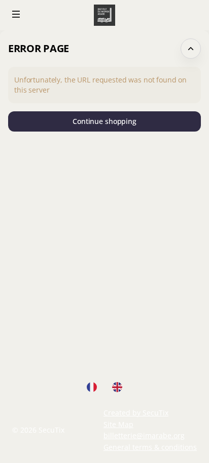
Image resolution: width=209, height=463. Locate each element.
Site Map (118, 424)
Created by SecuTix (135, 412)
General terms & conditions (150, 447)
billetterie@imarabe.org (144, 435)
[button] (16, 14)
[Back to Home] (104, 15)
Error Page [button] (38, 48)
